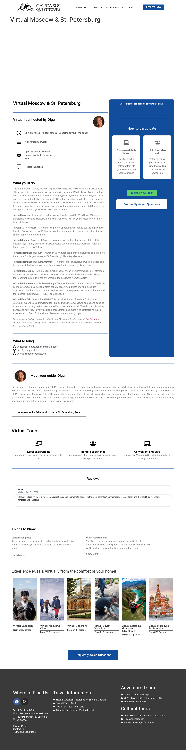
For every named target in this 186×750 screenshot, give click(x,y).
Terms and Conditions (24, 732)
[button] (14, 496)
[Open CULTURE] (101, 7)
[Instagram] (24, 701)
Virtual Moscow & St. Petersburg (159, 627)
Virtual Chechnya (77, 625)
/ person (22, 630)
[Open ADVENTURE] (88, 7)
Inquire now (91, 319)
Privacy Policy (20, 726)
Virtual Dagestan (23, 625)
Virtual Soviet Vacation (102, 627)
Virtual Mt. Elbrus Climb (50, 627)
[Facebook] (16, 701)
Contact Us (18, 729)
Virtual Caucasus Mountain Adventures (132, 628)
